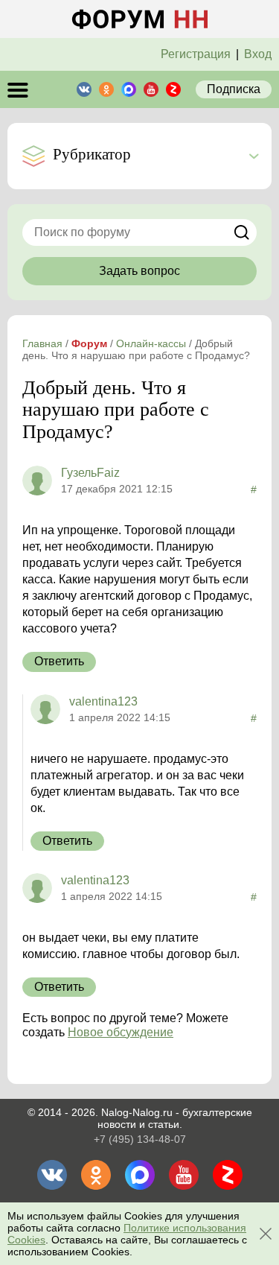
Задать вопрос (139, 270)
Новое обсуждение (120, 1032)
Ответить (59, 661)
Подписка (233, 89)
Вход (258, 54)
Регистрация (196, 54)
